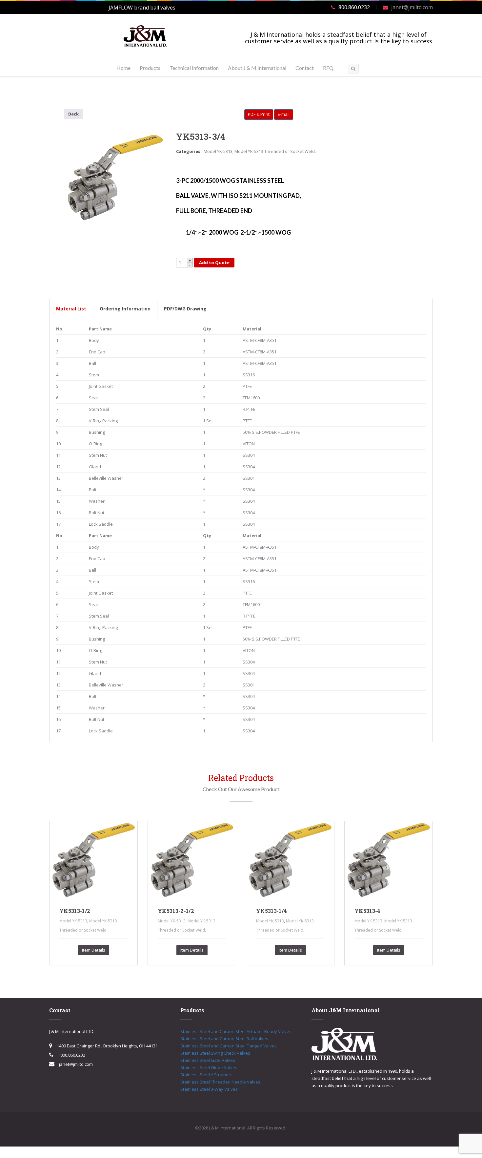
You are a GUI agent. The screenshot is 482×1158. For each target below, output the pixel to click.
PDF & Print (259, 114)
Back (73, 114)
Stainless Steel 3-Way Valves (209, 1089)
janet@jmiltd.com (412, 7)
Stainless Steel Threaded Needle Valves (220, 1082)
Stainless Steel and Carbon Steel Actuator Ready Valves (235, 1031)
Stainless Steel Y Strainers (206, 1075)
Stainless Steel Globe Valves (208, 1067)
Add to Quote (214, 262)
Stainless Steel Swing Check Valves (215, 1053)
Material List (71, 308)
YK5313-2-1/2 (176, 910)
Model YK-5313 (218, 151)
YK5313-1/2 (74, 910)
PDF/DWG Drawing (185, 308)
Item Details (93, 950)
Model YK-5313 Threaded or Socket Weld (274, 151)
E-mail (284, 114)
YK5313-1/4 (271, 910)
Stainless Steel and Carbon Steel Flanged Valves (228, 1046)
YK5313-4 (367, 910)
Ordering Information (125, 308)
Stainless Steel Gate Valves (207, 1060)
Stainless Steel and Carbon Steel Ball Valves (224, 1039)
